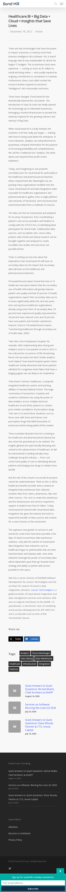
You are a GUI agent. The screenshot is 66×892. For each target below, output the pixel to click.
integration (44, 663)
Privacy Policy (15, 839)
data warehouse (43, 658)
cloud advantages (41, 653)
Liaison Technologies (41, 589)
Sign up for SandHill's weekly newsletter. (33, 877)
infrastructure (29, 663)
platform (14, 669)
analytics (25, 653)
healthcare (15, 663)
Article (39, 31)
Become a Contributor (19, 833)
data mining (27, 658)
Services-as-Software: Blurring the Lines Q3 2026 (32, 785)
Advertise (13, 826)
